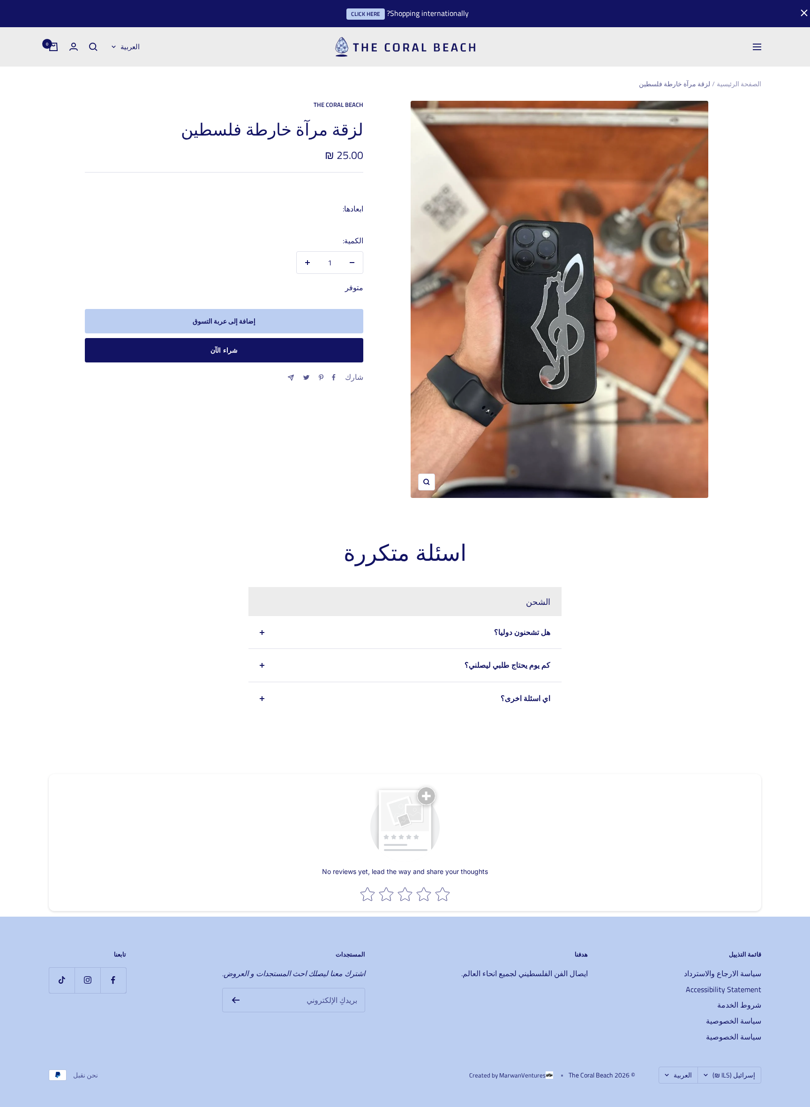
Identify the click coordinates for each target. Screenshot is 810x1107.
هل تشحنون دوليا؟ (522, 632)
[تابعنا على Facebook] (113, 980)
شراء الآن (224, 350)
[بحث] (93, 47)
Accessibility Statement (723, 989)
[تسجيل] (236, 1000)
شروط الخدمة (739, 1004)
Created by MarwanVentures (507, 1075)
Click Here (365, 13)
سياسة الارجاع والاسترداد (722, 973)
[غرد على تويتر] (306, 377)
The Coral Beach (338, 104)
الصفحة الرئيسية (739, 84)
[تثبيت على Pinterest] (321, 377)
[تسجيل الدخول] (73, 47)
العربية (130, 46)
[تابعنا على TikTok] (62, 980)
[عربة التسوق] (53, 47)
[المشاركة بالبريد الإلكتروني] (291, 378)
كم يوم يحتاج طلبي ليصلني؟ (507, 664)
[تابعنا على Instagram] (87, 980)
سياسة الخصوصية (733, 1020)
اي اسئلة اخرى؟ (525, 698)
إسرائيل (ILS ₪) (733, 1075)
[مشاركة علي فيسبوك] (334, 377)
